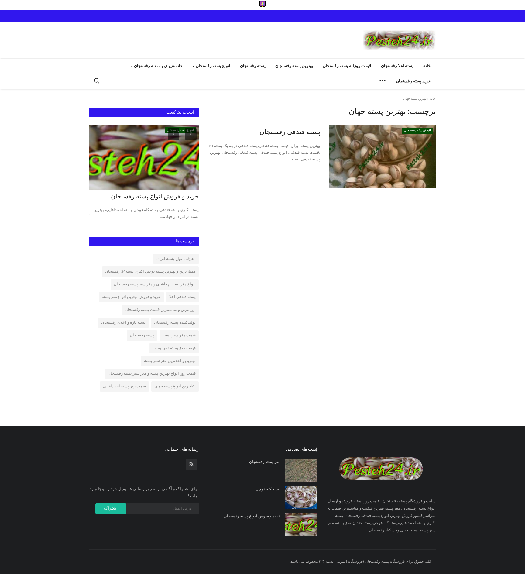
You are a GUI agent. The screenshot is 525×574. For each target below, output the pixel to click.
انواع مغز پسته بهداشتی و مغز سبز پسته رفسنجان (155, 284)
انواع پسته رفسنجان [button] (212, 66)
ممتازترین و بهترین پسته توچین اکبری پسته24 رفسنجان (150, 271)
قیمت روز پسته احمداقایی (124, 386)
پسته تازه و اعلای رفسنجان (123, 323)
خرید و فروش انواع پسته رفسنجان (155, 197)
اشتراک (111, 508)
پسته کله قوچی (268, 489)
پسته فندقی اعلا (182, 297)
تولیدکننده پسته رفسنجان (175, 323)
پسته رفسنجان (253, 66)
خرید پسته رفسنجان (413, 81)
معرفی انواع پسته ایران (176, 259)
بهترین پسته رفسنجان (294, 66)
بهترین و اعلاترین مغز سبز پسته (170, 361)
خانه (427, 66)
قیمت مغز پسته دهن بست (174, 348)
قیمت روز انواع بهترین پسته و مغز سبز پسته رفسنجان (152, 374)
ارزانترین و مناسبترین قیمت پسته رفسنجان (160, 310)
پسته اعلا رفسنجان (397, 66)
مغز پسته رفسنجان (264, 462)
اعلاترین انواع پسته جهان (175, 386)
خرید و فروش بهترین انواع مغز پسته (131, 297)
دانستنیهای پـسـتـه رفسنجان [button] (157, 66)
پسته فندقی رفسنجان (289, 132)
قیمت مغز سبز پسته (179, 335)
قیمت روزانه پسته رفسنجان (347, 66)
